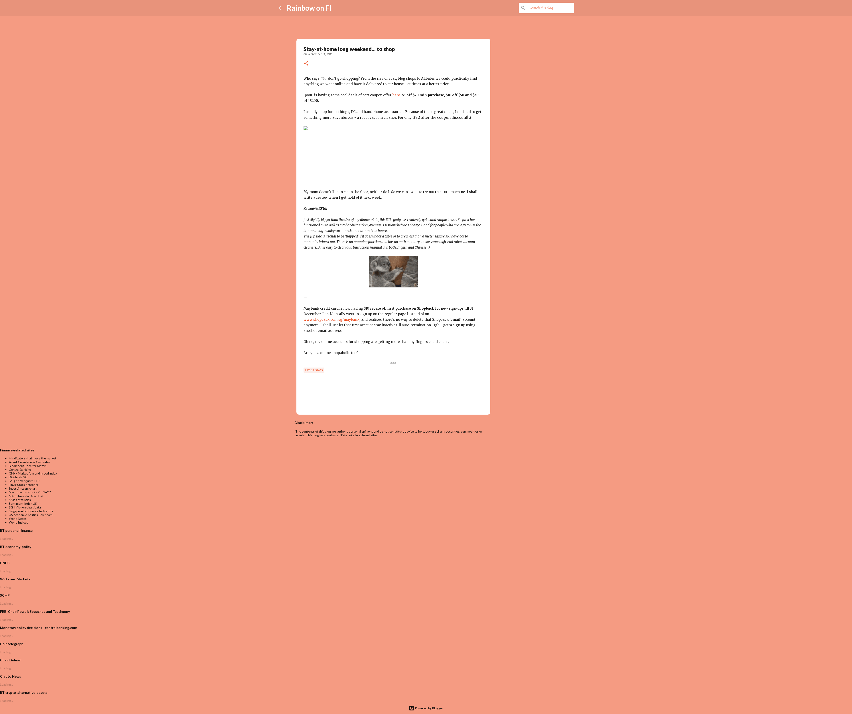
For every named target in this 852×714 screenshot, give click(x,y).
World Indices (18, 522)
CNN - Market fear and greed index (33, 473)
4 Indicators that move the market (32, 458)
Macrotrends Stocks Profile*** (30, 492)
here (396, 95)
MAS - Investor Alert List (26, 496)
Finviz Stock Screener (23, 485)
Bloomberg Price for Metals (28, 466)
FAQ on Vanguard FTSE (25, 481)
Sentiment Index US (23, 503)
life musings (314, 370)
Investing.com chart (23, 488)
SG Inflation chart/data (25, 507)
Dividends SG (18, 477)
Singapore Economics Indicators (31, 511)
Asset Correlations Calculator (29, 462)
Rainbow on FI (309, 8)
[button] (306, 64)
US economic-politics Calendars (31, 515)
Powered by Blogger (428, 708)
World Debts (18, 518)
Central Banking (20, 469)
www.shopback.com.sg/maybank (331, 319)
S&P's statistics (20, 500)
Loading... (6, 538)
